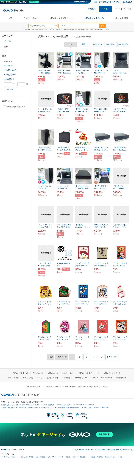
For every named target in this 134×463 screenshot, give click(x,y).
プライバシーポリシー (100, 378)
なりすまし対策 (86, 407)
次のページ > (112, 357)
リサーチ (75, 457)
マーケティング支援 (64, 457)
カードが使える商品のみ (15, 107)
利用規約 (66, 378)
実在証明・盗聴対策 (7, 407)
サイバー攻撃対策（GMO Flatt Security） (67, 407)
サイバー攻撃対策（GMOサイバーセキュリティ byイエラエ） (34, 407)
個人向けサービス (110, 457)
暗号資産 (100, 457)
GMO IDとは (53, 373)
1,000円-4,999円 (10, 70)
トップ (9, 18)
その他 (120, 457)
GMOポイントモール (94, 18)
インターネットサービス (8, 457)
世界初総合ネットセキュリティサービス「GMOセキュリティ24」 (20, 405)
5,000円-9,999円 (10, 75)
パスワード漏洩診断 (49, 405)
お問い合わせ (52, 378)
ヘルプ (118, 9)
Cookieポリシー (80, 378)
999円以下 (8, 66)
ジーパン (8, 41)
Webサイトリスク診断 (64, 405)
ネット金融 (91, 457)
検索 (102, 26)
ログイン (105, 9)
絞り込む (10, 89)
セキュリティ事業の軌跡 (101, 407)
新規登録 (92, 9)
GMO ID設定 (127, 9)
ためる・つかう (31, 18)
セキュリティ (51, 457)
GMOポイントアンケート (61, 18)
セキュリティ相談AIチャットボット (83, 404)
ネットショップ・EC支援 (25, 457)
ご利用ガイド (38, 373)
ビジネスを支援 (40, 457)
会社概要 (120, 378)
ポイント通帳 (121, 18)
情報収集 (83, 457)
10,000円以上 (9, 79)
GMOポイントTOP (20, 373)
